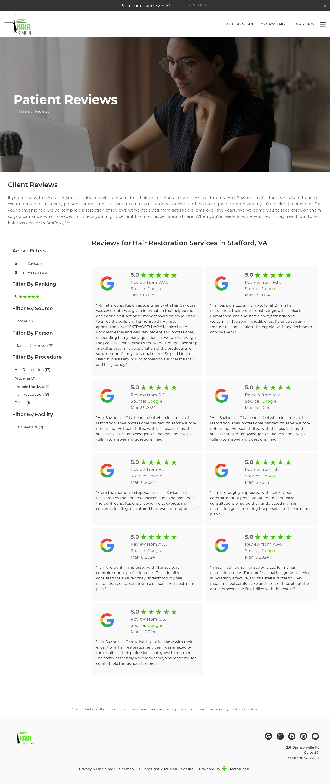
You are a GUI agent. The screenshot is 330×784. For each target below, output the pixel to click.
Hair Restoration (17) (32, 370)
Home (24, 111)
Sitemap (126, 769)
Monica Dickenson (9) (34, 345)
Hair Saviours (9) (29, 427)
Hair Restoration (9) (32, 394)
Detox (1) (22, 403)
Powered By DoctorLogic (224, 769)
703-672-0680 (273, 24)
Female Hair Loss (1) (32, 386)
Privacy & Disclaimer (97, 769)
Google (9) (24, 321)
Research (198, 5)
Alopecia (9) (25, 378)
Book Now (304, 24)
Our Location (239, 24)
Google (155, 288)
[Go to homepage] (109, 24)
